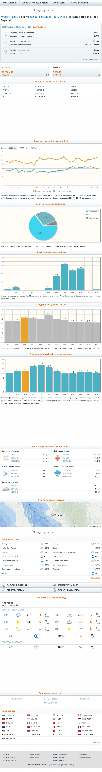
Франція (9, 734)
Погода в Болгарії (8, 757)
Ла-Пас (5, 552)
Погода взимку (17, 699)
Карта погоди (10, 3)
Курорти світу (9, 16)
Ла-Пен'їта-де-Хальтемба (64, 552)
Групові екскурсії (79, 3)
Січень (6, 87)
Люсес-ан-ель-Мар (10, 556)
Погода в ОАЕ (83, 754)
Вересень (74, 87)
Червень (40, 90)
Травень (40, 87)
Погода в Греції (33, 757)
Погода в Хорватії (85, 757)
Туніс (58, 731)
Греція (59, 715)
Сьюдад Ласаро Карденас (13, 569)
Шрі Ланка (10, 738)
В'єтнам (34, 715)
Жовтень (74, 90)
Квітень (6, 96)
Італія (34, 723)
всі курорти (95, 578)
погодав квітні (57, 73)
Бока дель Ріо (59, 544)
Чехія (59, 734)
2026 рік (12, 148)
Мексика (31, 16)
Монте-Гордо (58, 556)
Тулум (4, 573)
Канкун (56, 548)
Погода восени (50, 703)
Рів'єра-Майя (7, 565)
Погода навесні (51, 699)
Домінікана (87, 715)
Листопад (74, 93)
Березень (7, 93)
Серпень (40, 96)
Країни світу (58, 3)
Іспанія (9, 723)
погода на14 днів (7, 73)
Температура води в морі (35, 3)
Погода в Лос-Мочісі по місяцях (50, 81)
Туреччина (87, 731)
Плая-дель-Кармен (10, 561)
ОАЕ (7, 731)
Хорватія (35, 734)
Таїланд (34, 731)
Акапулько (6, 544)
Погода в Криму (58, 760)
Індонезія (86, 719)
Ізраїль (34, 719)
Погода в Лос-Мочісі (52, 16)
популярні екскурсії (17, 585)
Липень (40, 93)
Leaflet (91, 526)
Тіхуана (56, 569)
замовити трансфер (68, 585)
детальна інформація (90, 59)
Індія (58, 719)
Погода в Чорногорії (9, 760)
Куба (8, 727)
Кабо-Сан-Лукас (9, 548)
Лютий (6, 90)
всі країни (96, 742)
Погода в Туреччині (60, 754)
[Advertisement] (51, 119)
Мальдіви (35, 727)
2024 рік (34, 148)
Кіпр (84, 723)
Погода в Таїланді (34, 754)
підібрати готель (15, 590)
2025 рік (23, 148)
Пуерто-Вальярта (60, 561)
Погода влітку (85, 699)
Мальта (59, 727)
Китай (59, 723)
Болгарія (10, 715)
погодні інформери (53, 765)
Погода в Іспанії (58, 757)
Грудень (74, 96)
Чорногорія (87, 734)
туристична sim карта (69, 590)
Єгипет (9, 719)
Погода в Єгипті (8, 754)
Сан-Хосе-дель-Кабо (62, 565)
